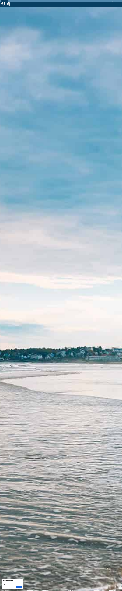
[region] (12, 584)
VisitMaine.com (4, 1)
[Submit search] (93, 1)
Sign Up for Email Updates (115, 1)
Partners (10, 1)
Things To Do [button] (80, 5)
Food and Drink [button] (92, 5)
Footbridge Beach (119, 589)
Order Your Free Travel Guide (101, 1)
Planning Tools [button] (117, 5)
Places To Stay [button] (104, 5)
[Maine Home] (6, 4)
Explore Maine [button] (68, 5)
